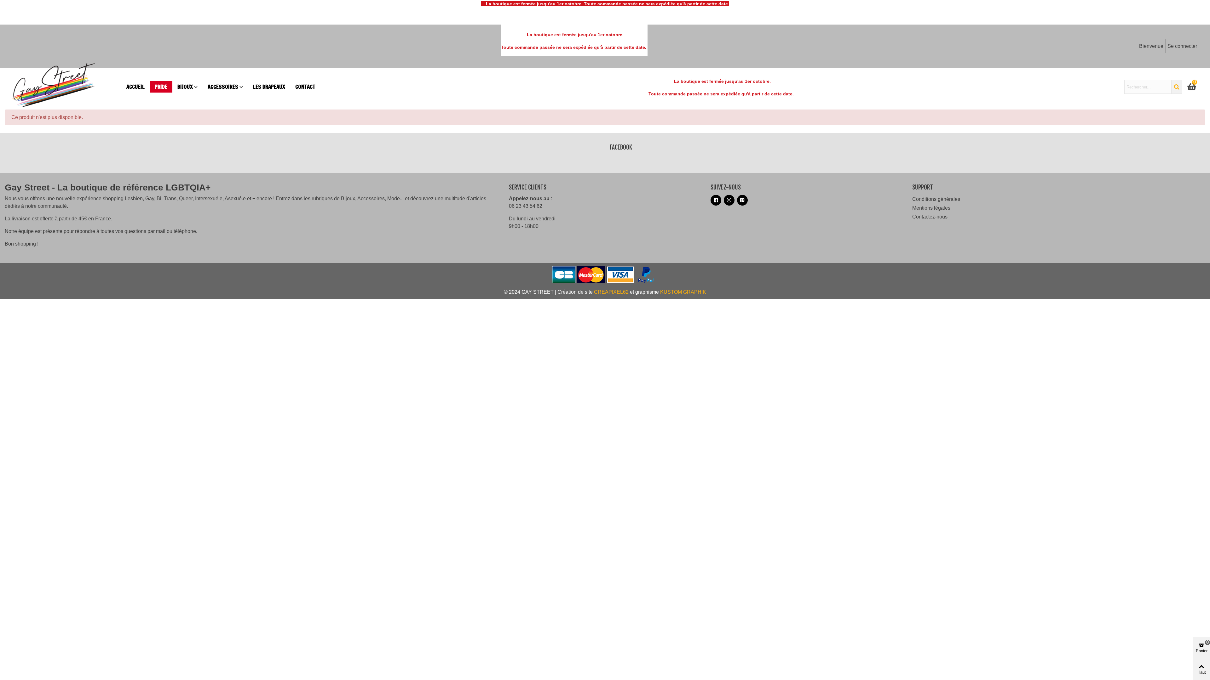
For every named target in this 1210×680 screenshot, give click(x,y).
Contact (305, 87)
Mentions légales (931, 208)
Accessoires (223, 87)
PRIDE (161, 87)
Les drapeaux (269, 87)
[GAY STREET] (66, 86)
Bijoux (185, 87)
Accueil (135, 87)
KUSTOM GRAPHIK (683, 292)
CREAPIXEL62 (611, 292)
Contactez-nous (930, 216)
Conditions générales (936, 199)
